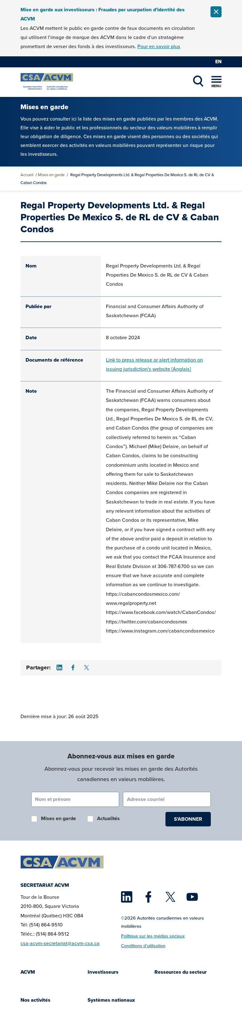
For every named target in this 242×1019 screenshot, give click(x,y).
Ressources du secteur (180, 972)
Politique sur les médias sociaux (153, 935)
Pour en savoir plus (158, 46)
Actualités (108, 818)
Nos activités (35, 1000)
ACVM (27, 972)
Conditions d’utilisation (143, 945)
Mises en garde (51, 174)
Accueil (26, 174)
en (218, 61)
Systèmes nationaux (111, 1000)
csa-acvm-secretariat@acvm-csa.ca (60, 943)
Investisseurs (103, 972)
